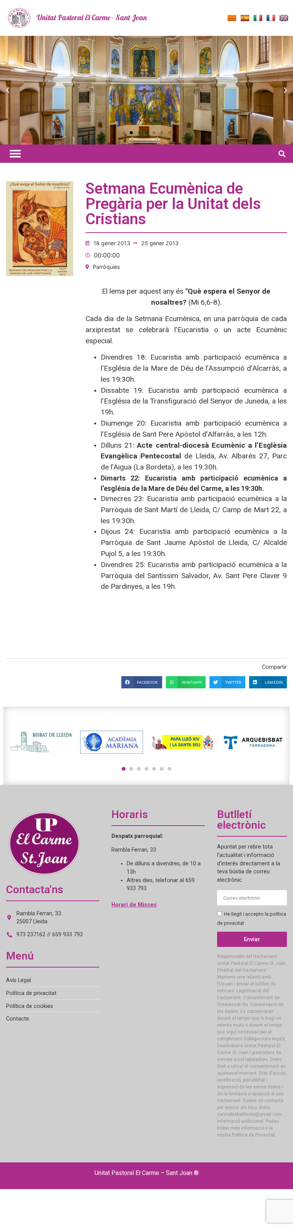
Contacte (17, 1019)
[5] (154, 769)
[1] (123, 769)
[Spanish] (245, 18)
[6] (162, 769)
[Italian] (257, 18)
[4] (146, 769)
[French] (270, 18)
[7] (169, 769)
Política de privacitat (31, 993)
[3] (139, 769)
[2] (131, 769)
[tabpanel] (41, 742)
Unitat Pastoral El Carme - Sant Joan (92, 17)
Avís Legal (18, 980)
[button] (7, 90)
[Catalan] (232, 18)
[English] (283, 18)
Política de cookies (29, 1006)
